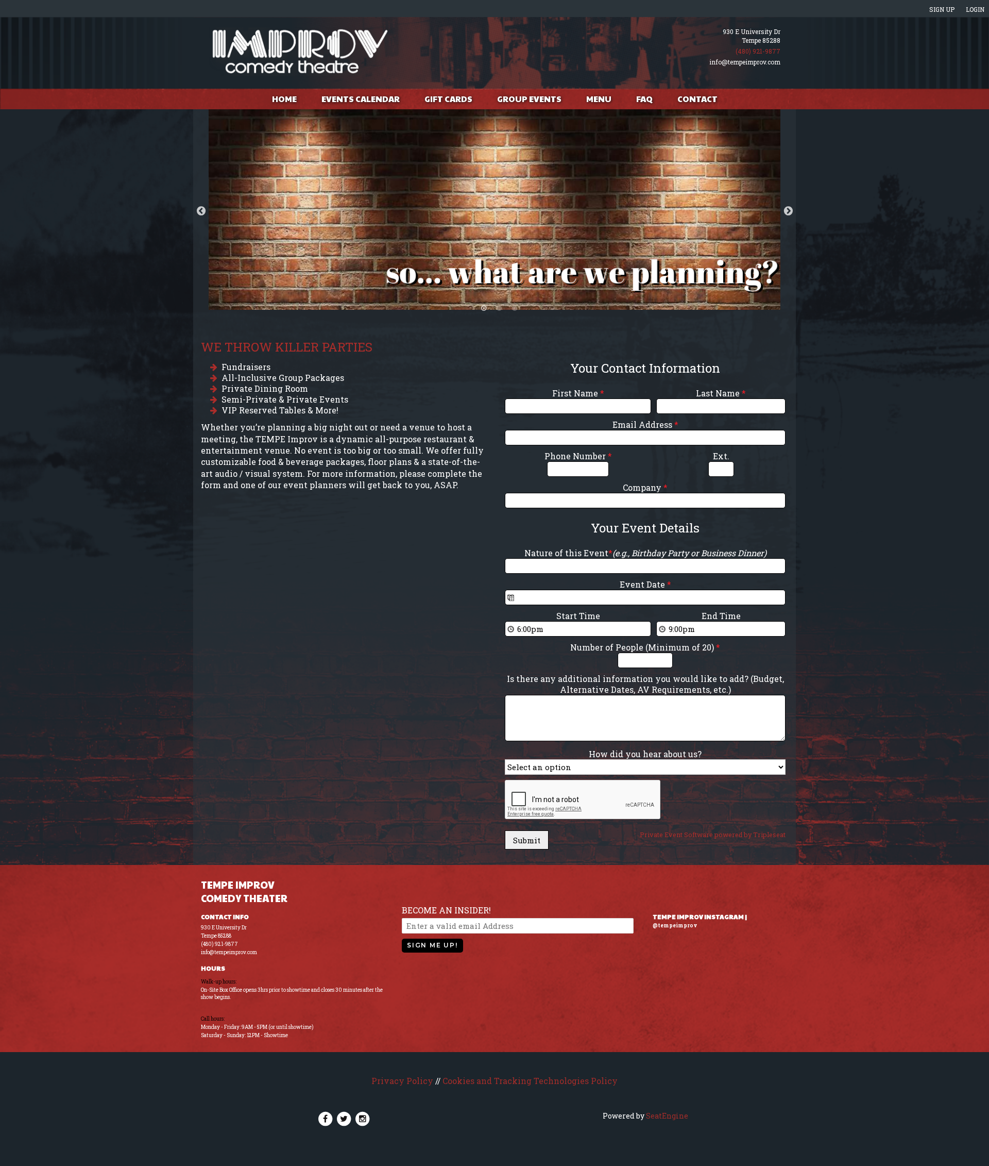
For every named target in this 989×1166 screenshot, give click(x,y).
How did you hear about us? (645, 753)
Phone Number (578, 456)
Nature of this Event (645, 552)
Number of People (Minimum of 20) (645, 647)
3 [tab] (514, 308)
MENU (598, 99)
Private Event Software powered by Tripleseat (713, 834)
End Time (721, 615)
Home (284, 99)
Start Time (578, 615)
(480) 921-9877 (758, 51)
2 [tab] (499, 308)
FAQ (644, 99)
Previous (201, 211)
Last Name (721, 393)
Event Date (645, 584)
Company (645, 487)
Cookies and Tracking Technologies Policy (530, 1080)
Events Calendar (360, 99)
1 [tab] (484, 308)
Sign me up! (432, 945)
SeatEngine (667, 1116)
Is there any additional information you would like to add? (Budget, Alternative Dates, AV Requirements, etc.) (645, 684)
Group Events (529, 99)
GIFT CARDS (448, 99)
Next (788, 211)
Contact (697, 99)
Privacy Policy (402, 1080)
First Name (578, 393)
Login (975, 9)
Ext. (721, 456)
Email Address (645, 424)
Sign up (941, 9)
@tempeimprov (675, 925)
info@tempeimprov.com (744, 62)
